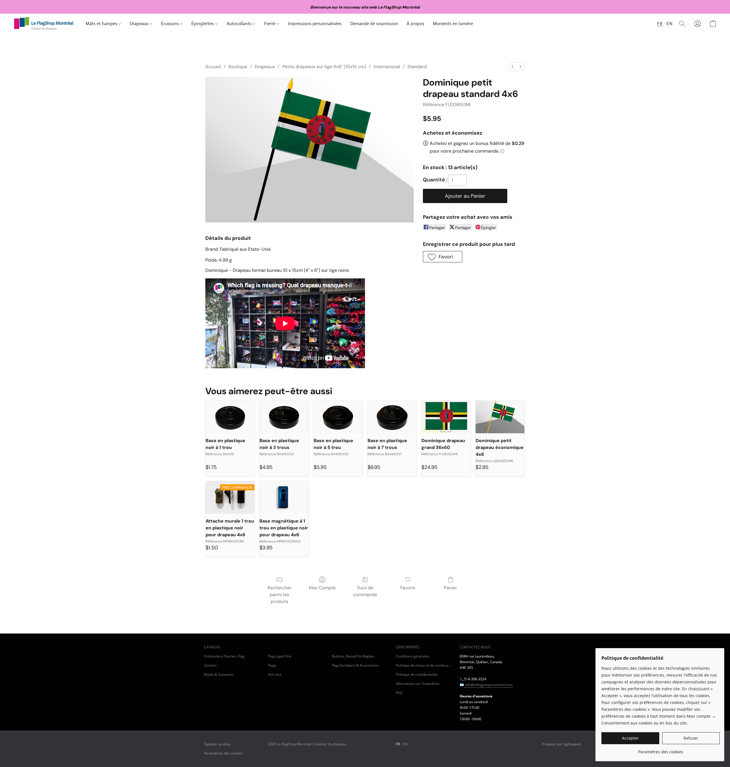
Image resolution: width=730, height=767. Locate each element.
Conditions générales (412, 656)
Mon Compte (322, 588)
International (387, 67)
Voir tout (274, 674)
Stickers (210, 665)
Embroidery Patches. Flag (224, 656)
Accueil (213, 67)
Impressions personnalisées (315, 24)
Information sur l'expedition (417, 683)
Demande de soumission (374, 24)
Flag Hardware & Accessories (355, 665)
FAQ (399, 692)
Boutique (237, 67)
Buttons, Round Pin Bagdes (353, 656)
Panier (450, 588)
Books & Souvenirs (219, 674)
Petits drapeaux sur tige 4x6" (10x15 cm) (324, 67)
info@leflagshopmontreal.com (488, 684)
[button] (44, 24)
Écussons (170, 24)
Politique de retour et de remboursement (424, 665)
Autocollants (240, 24)
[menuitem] (512, 66)
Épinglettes (203, 24)
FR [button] (659, 24)
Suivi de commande (365, 591)
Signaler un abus (217, 744)
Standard (417, 67)
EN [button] (669, 24)
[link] (660, 749)
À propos (415, 24)
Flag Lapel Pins (279, 656)
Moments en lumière (453, 24)
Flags (272, 665)
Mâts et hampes (102, 24)
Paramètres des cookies (223, 753)
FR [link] (398, 744)
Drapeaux (139, 24)
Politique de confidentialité (417, 674)
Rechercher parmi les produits (279, 594)
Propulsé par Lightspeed (561, 744)
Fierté (270, 24)
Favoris (407, 588)
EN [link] (405, 744)
